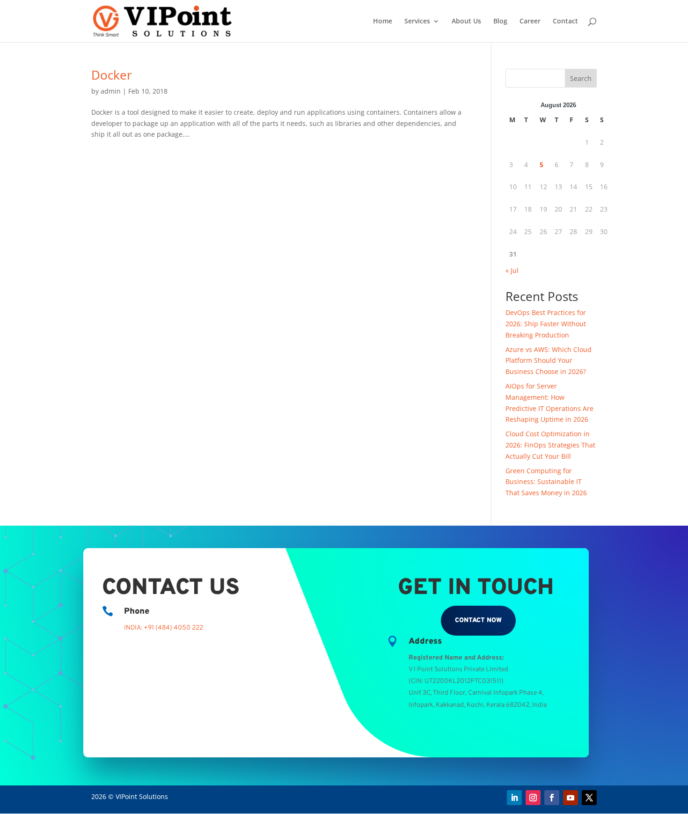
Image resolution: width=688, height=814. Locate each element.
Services (417, 21)
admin (111, 91)
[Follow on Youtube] (570, 797)
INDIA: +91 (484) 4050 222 (163, 628)
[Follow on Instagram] (533, 797)
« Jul (512, 270)
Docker (111, 74)
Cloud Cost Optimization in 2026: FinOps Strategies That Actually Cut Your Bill (550, 445)
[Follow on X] (589, 797)
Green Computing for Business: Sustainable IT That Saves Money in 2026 (546, 482)
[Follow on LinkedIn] (514, 797)
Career (530, 21)
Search (581, 78)
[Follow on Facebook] (551, 797)
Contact (565, 21)
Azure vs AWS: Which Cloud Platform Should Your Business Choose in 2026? (548, 360)
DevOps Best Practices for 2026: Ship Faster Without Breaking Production (545, 323)
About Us (466, 21)
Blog (500, 21)
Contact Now (478, 620)
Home (382, 21)
